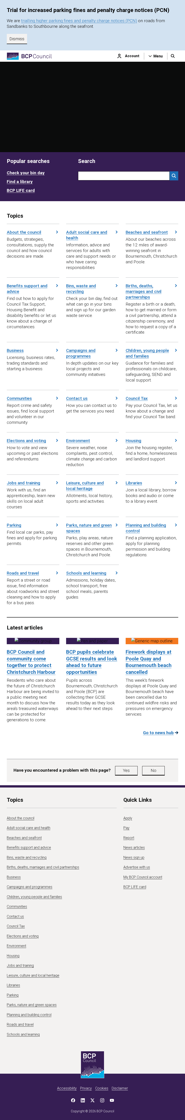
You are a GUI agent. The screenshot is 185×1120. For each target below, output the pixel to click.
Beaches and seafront (147, 232)
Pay (126, 828)
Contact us (77, 398)
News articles (134, 847)
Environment (78, 440)
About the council (24, 232)
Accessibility (67, 1088)
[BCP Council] (29, 56)
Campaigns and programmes (80, 353)
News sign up (133, 857)
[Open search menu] (172, 56)
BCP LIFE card (21, 190)
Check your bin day (26, 172)
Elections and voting (26, 440)
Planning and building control (146, 528)
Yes (126, 770)
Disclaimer (120, 1088)
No (153, 770)
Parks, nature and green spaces (89, 528)
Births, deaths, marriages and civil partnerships (144, 291)
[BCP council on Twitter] (92, 1100)
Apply (127, 818)
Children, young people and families (147, 353)
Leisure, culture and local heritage (85, 485)
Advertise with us (136, 867)
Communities (19, 398)
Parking (14, 525)
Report (128, 838)
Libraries (134, 483)
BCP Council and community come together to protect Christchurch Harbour (31, 662)
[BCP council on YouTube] (112, 1100)
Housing (133, 440)
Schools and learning (86, 573)
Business (15, 350)
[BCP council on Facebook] (73, 1100)
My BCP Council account (142, 877)
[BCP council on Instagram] (102, 1100)
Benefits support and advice (27, 288)
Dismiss (16, 38)
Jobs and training (23, 483)
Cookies (101, 1088)
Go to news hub (158, 732)
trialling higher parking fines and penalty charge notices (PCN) (79, 20)
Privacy (86, 1088)
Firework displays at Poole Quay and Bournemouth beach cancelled (148, 662)
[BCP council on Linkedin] (83, 1100)
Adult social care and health (86, 235)
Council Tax (137, 398)
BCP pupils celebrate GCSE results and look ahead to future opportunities (91, 662)
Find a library (20, 181)
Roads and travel (23, 573)
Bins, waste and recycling (81, 288)
